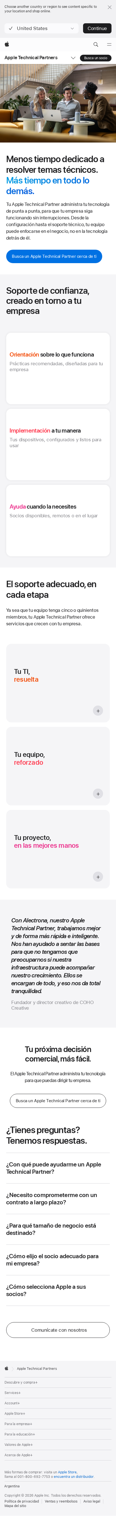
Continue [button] (97, 28)
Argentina (12, 1486)
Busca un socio (95, 58)
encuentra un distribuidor (74, 1477)
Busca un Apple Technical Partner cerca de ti (54, 256)
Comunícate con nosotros (59, 1330)
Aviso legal (91, 1501)
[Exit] (109, 7)
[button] (42, 28)
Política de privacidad (22, 1501)
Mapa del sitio (15, 1506)
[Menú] (109, 44)
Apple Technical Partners (31, 57)
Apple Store (67, 1472)
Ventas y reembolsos (61, 1501)
